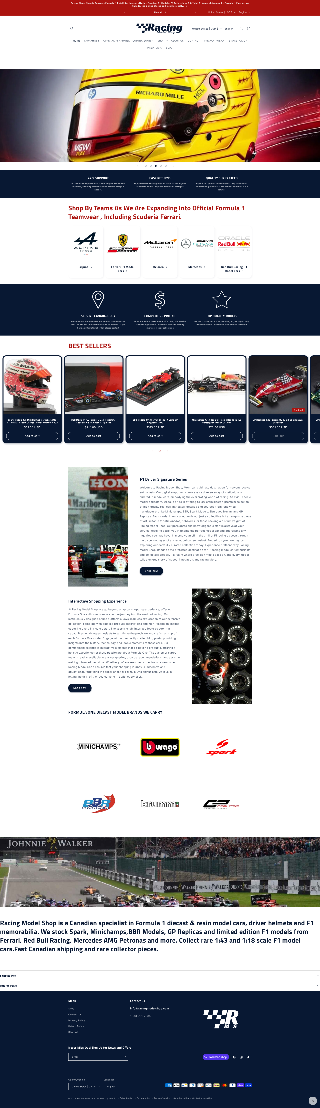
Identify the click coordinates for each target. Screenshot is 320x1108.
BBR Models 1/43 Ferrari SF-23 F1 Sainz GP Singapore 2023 (155, 421)
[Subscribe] (124, 1057)
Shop (71, 1008)
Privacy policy (144, 1098)
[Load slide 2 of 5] (150, 165)
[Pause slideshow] (182, 166)
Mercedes (195, 267)
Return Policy (76, 1026)
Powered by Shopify (107, 1098)
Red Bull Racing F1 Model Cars (234, 269)
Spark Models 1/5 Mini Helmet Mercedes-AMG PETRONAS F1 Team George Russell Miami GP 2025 (32, 421)
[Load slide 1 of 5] (145, 165)
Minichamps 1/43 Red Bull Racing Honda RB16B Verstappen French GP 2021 (217, 421)
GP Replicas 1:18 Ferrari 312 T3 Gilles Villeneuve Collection (278, 421)
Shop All (73, 1032)
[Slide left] (152, 451)
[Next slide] (174, 166)
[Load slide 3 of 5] (155, 165)
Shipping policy (181, 1098)
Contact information (202, 1098)
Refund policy (127, 1098)
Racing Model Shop (86, 1098)
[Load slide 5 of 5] (165, 165)
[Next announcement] (195, 12)
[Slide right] (167, 451)
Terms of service (162, 1098)
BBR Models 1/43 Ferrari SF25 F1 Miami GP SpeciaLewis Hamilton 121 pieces (93, 421)
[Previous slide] (137, 166)
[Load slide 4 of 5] (160, 165)
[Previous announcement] (124, 12)
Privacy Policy (76, 1020)
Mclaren (158, 267)
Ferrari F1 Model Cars (123, 269)
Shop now (151, 570)
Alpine (84, 267)
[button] (72, 28)
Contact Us (75, 1014)
